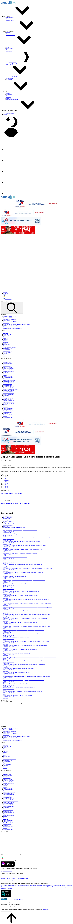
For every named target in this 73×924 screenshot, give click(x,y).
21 (6, 484)
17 (6, 478)
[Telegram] (7, 475)
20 (6, 483)
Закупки (5, 326)
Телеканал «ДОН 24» (8, 318)
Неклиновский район (8, 394)
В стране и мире (7, 352)
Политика (5, 338)
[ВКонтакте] (1, 475)
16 (5, 487)
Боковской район (7, 367)
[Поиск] (12, 308)
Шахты (5, 416)
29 (7, 486)
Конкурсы (5, 354)
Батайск (5, 364)
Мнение (5, 356)
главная (8, 47)
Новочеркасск (6, 395)
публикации (9, 94)
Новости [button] (5, 293)
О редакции (9, 95)
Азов (4, 361)
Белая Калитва (6, 366)
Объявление (9, 79)
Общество (5, 333)
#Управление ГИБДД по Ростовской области (14, 527)
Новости (8, 49)
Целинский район (7, 412)
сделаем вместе (9, 296)
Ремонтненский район (8, 403)
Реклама (5, 114)
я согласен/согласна (5, 911)
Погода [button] (5, 294)
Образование (6, 344)
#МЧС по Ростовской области (10, 523)
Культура (5, 342)
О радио (8, 33)
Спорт (4, 340)
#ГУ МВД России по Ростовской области (13, 520)
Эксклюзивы (6, 349)
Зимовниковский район (9, 380)
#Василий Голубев (7, 525)
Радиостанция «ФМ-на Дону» (10, 319)
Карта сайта (6, 323)
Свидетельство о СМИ (6, 871)
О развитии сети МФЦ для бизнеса (11, 493)
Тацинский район (7, 409)
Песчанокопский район (9, 400)
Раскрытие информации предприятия (12, 328)
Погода (5, 345)
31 (9, 478)
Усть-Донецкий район (8, 411)
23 (6, 487)
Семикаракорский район (9, 405)
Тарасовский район (8, 408)
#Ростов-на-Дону (7, 517)
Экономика (6, 335)
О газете (8, 19)
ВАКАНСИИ (12, 62)
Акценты (5, 353)
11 (5, 480)
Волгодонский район (8, 371)
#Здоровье (5, 526)
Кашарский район (7, 385)
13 (5, 483)
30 (7, 487)
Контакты (3, 876)
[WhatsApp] (5, 475)
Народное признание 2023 (12, 99)
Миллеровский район (8, 390)
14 (5, 484)
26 (7, 481)
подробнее (30, 906)
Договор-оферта (10, 20)
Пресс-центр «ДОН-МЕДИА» (10, 321)
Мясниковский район (8, 393)
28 (7, 484)
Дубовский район (7, 376)
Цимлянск (5, 413)
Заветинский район (8, 377)
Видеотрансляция (10, 35)
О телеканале (9, 78)
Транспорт (6, 339)
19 (6, 481)
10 (5, 478)
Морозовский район (8, 391)
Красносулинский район (9, 386)
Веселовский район (8, 369)
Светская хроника (7, 348)
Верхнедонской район (8, 368)
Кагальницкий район (8, 381)
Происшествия (7, 334)
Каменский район (7, 384)
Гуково (5, 373)
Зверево (5, 378)
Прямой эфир (9, 48)
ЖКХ (4, 343)
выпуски (8, 32)
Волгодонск (6, 372)
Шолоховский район (8, 417)
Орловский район (7, 399)
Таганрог (5, 407)
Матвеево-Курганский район (10, 389)
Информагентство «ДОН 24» (10, 316)
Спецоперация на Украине (9, 347)
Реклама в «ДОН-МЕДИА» (10, 325)
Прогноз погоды (7, 351)
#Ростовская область (8, 516)
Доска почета (9, 98)
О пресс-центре (10, 113)
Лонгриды (8, 97)
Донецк (5, 375)
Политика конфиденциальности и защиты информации (17, 324)
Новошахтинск (7, 396)
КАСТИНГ (14, 63)
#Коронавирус (6, 518)
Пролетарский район (8, 402)
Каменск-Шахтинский (8, 382)
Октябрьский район (8, 398)
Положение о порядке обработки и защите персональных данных (17, 880)
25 (7, 480)
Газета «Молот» (7, 320)
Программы (9, 51)
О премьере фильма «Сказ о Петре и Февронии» (16, 503)
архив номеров (10, 17)
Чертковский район (8, 414)
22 (6, 486)
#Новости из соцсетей (8, 521)
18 (6, 480)
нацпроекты (8, 299)
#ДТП (4, 522)
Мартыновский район (8, 387)
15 (5, 486)
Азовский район (7, 362)
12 (5, 481)
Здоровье (5, 336)
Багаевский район (7, 363)
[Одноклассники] (3, 475)
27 (7, 483)
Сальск (5, 404)
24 (7, 478)
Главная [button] (5, 292)
